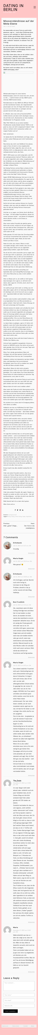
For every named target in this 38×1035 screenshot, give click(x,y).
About (32, 1026)
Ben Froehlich (18, 602)
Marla (13, 26)
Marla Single (18, 558)
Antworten (31, 553)
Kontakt (25, 1026)
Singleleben (28, 516)
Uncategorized (11, 514)
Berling (9, 516)
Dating (12, 516)
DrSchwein (17, 543)
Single (23, 516)
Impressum (5, 1026)
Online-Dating (18, 516)
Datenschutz (15, 1026)
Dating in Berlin (13, 7)
